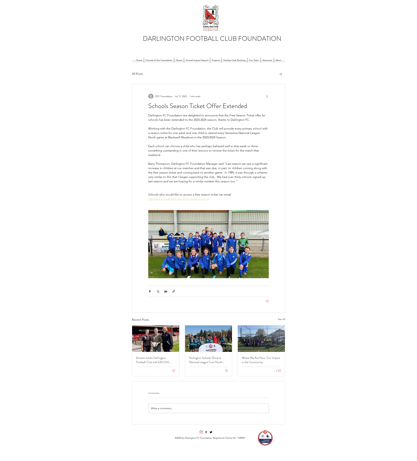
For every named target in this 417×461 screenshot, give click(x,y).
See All (281, 319)
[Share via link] (173, 291)
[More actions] (267, 96)
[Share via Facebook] (149, 291)
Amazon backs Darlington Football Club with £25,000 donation (152, 360)
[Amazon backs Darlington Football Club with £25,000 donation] (155, 338)
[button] (280, 74)
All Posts (137, 74)
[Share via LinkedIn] (165, 291)
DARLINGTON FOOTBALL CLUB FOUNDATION (212, 38)
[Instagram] (201, 432)
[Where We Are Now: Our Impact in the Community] (261, 338)
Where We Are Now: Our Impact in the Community (261, 360)
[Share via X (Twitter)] (157, 291)
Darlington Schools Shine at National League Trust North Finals (205, 360)
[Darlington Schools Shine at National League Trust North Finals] (208, 338)
